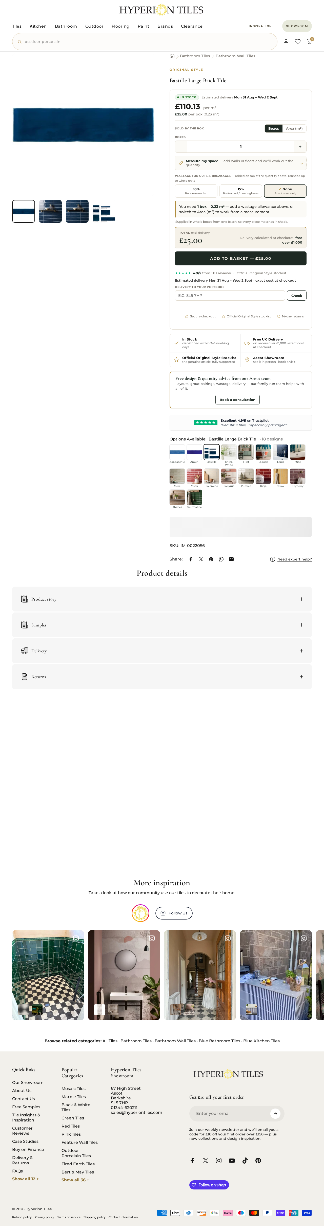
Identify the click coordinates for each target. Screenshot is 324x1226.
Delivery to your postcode (200, 287)
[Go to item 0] (23, 211)
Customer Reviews (22, 1131)
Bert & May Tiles (78, 1171)
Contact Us (23, 1098)
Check (296, 296)
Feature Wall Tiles (80, 1142)
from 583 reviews (203, 273)
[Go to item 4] (104, 211)
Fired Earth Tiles (78, 1163)
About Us (21, 1090)
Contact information (123, 1217)
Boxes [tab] (273, 128)
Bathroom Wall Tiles (236, 56)
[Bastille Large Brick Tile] (211, 452)
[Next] (141, 133)
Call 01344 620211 (194, 399)
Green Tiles (73, 1117)
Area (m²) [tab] (294, 128)
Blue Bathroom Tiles (219, 1040)
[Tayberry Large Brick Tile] (297, 476)
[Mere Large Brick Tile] (177, 476)
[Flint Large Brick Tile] (246, 452)
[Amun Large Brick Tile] (194, 452)
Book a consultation (237, 400)
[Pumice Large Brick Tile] (246, 476)
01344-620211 (124, 1107)
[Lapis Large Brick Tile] (280, 452)
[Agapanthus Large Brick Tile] (177, 452)
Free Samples (26, 1106)
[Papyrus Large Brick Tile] (228, 476)
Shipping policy (95, 1217)
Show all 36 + (75, 1180)
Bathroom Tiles (195, 56)
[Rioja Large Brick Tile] (263, 476)
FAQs (17, 1170)
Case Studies (25, 1141)
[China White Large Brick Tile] (228, 452)
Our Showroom (28, 1082)
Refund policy (22, 1217)
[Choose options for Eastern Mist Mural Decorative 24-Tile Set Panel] (113, 1009)
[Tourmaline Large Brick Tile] (194, 497)
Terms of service (68, 1217)
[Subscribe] (275, 1114)
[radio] (196, 191)
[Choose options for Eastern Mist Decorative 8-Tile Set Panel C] (99, 1009)
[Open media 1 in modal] (83, 125)
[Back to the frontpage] (172, 56)
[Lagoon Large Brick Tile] (263, 452)
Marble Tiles (74, 1096)
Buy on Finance (28, 1149)
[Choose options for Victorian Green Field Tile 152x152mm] (37, 1009)
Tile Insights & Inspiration (26, 1117)
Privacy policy (44, 1217)
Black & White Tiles (76, 1107)
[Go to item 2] (50, 211)
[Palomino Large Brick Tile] (211, 476)
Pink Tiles (71, 1134)
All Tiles (110, 1040)
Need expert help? (294, 559)
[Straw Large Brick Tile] (280, 476)
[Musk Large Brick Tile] (194, 476)
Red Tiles (71, 1126)
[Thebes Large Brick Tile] (177, 497)
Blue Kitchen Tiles (261, 1040)
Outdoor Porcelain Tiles (76, 1153)
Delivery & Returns (22, 1160)
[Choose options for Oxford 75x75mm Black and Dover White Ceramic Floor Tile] (23, 1009)
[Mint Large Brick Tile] (297, 452)
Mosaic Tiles (74, 1088)
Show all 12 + (25, 1179)
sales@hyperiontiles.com (136, 1112)
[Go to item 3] (77, 211)
